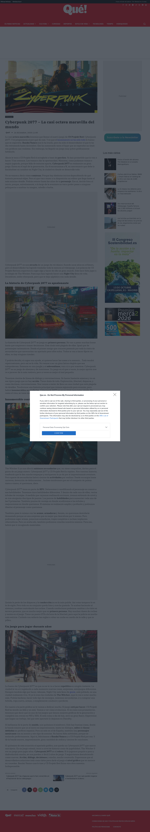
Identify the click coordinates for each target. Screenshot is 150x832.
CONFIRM (58, 450)
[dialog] (75, 416)
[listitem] (75, 410)
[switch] (104, 415)
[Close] (115, 378)
